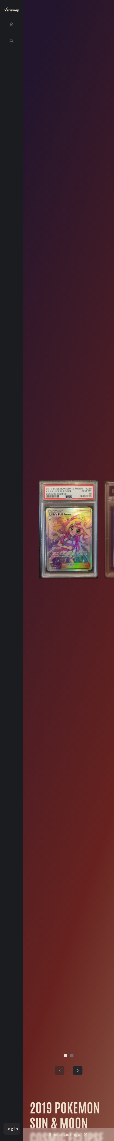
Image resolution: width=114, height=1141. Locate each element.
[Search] (12, 41)
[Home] (12, 24)
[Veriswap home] (11, 10)
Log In (12, 1128)
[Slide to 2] (71, 1055)
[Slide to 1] (65, 1055)
